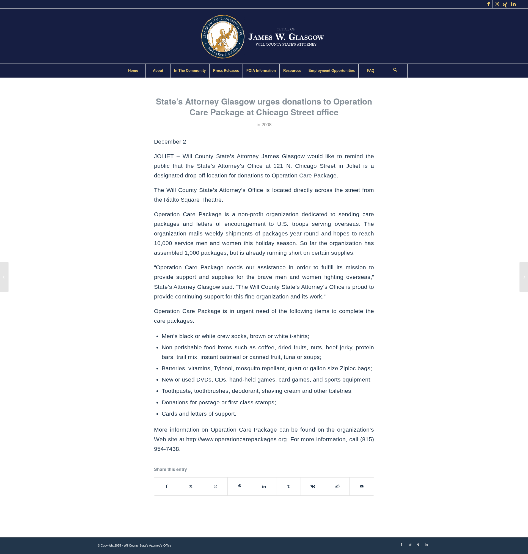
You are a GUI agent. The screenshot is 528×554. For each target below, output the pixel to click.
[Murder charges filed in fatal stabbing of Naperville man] (4, 277)
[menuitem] (133, 71)
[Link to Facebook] (489, 4)
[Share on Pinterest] (240, 486)
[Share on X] (191, 486)
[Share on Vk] (313, 486)
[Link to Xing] (505, 4)
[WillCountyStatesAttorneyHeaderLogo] (264, 36)
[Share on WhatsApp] (215, 486)
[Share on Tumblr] (288, 486)
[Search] (395, 71)
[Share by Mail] (362, 486)
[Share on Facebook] (166, 486)
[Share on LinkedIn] (264, 486)
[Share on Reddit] (337, 486)
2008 (266, 124)
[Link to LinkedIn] (513, 4)
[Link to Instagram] (497, 4)
